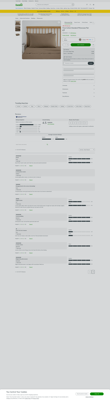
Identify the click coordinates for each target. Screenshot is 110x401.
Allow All (97, 394)
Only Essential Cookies (82, 394)
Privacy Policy (36, 398)
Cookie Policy (28, 398)
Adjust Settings (89, 397)
